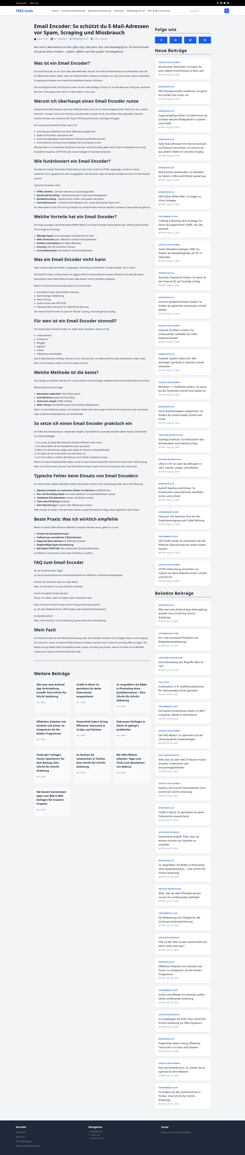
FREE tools (24, 10)
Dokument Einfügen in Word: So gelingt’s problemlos (130, 725)
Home (55, 10)
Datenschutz (97, 1138)
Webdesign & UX (136, 10)
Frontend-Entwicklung (73, 10)
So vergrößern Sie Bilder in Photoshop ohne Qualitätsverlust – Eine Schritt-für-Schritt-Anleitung (131, 692)
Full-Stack (119, 10)
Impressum (21, 3)
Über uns (34, 3)
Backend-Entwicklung (99, 10)
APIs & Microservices (159, 10)
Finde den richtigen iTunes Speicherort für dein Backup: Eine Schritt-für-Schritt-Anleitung (50, 762)
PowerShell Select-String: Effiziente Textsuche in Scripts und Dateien (92, 725)
